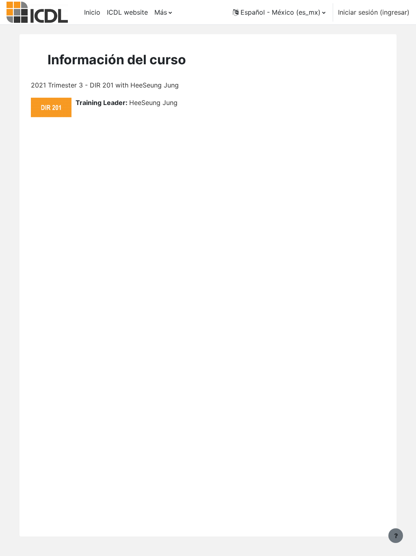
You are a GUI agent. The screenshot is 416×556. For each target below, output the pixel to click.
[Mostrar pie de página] (395, 535)
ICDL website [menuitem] (127, 12)
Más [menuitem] (160, 12)
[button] (279, 12)
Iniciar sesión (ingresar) (374, 12)
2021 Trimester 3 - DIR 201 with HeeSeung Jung (105, 85)
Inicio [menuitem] (92, 12)
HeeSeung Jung (153, 103)
